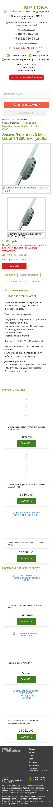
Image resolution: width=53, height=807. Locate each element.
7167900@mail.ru (18, 56)
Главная (32, 749)
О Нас (31, 756)
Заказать (14, 266)
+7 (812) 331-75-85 (21, 47)
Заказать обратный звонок (26, 77)
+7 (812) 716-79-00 (26, 34)
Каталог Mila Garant (22, 296)
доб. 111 (40, 52)
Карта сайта (34, 765)
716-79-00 (37, 778)
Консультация (25, 112)
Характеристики (29, 275)
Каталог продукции (26, 105)
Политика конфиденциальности (38, 769)
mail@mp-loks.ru (40, 56)
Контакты (33, 762)
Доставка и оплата (15, 282)
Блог (31, 759)
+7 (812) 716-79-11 (26, 38)
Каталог (32, 752)
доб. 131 (40, 48)
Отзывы (35, 282)
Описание (9, 275)
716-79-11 (37, 780)
